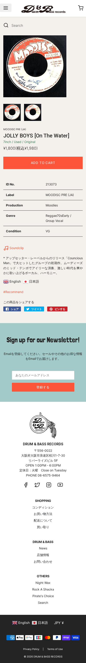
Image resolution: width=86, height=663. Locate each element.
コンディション (43, 507)
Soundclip (16, 248)
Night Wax (43, 583)
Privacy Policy (31, 649)
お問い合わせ (43, 561)
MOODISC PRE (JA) (14, 129)
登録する (42, 387)
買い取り (43, 527)
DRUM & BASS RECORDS (48, 656)
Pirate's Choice (43, 596)
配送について (43, 520)
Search (43, 602)
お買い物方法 (43, 514)
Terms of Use (55, 649)
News (43, 548)
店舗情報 (43, 555)
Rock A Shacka (43, 589)
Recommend (14, 292)
